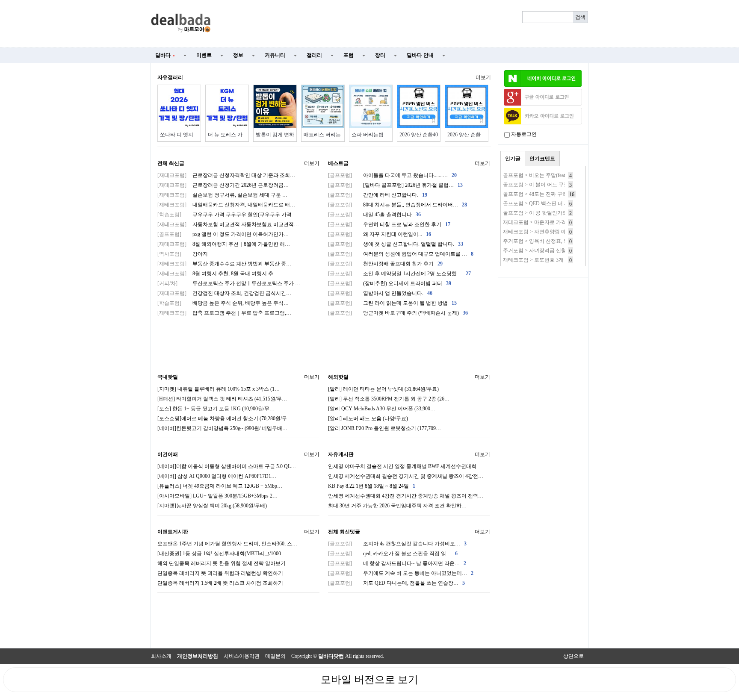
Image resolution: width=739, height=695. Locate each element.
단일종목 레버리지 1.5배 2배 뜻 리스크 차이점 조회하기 (220, 583)
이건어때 (167, 454)
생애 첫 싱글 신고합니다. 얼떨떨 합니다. (395, 244)
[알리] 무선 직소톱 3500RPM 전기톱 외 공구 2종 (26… (388, 399)
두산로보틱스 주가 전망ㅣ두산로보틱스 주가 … (228, 283)
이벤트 (204, 55)
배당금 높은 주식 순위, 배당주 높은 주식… (223, 303)
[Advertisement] (405, 24)
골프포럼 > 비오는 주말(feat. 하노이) (544, 175)
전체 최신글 (170, 163)
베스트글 (338, 163)
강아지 (182, 254)
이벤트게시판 (172, 532)
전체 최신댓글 (344, 532)
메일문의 (275, 656)
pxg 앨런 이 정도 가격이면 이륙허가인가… (223, 234)
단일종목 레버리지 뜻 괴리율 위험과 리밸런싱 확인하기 (220, 573)
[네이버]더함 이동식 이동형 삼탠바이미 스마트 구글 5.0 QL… (226, 466)
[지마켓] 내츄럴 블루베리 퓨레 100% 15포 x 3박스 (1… (218, 389)
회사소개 (161, 656)
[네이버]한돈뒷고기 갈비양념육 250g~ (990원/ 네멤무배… (222, 428)
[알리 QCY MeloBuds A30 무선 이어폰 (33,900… (381, 409)
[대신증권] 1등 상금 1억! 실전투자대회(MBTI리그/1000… (221, 554)
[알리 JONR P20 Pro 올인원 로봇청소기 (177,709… (384, 428)
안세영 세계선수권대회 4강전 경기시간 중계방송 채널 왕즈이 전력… (405, 496)
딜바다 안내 (420, 55)
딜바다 (165, 55)
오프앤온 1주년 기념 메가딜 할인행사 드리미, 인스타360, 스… (227, 544)
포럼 (348, 55)
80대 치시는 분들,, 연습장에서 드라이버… (397, 205)
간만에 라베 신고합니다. (377, 195)
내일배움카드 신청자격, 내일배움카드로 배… (226, 205)
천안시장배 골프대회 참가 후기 (385, 264)
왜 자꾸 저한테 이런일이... (379, 234)
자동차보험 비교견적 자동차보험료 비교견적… (228, 224)
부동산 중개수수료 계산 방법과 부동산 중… (224, 264)
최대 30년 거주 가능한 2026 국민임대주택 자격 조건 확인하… (397, 506)
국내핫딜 (167, 377)
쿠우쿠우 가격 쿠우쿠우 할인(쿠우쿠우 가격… (227, 215)
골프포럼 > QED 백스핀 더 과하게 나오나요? (553, 203)
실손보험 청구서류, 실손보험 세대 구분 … (222, 195)
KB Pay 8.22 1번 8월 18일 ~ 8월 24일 (371, 486)
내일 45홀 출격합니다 (374, 215)
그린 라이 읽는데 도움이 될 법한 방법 (392, 303)
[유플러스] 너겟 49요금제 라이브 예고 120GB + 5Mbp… (219, 486)
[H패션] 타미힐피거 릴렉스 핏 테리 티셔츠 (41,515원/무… (222, 399)
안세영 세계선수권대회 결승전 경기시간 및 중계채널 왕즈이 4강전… (405, 476)
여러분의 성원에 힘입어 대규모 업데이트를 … (400, 254)
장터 (380, 55)
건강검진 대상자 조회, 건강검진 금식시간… (224, 293)
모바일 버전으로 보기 (369, 679)
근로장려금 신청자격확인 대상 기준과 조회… (226, 175)
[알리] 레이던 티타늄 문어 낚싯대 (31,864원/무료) (383, 389)
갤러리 (314, 55)
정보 (238, 55)
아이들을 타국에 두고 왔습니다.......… (392, 175)
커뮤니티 (275, 55)
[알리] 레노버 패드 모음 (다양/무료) (368, 418)
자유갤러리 (170, 77)
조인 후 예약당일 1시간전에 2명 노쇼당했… (399, 274)
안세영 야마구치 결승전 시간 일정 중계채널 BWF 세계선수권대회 (402, 466)
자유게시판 (341, 454)
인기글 (512, 159)
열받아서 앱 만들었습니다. (380, 293)
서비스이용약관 (242, 656)
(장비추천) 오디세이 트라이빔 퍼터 (389, 283)
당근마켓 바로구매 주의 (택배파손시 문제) (398, 313)
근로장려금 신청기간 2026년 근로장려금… (223, 185)
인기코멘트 (542, 159)
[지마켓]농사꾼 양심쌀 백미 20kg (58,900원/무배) (212, 506)
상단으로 (573, 656)
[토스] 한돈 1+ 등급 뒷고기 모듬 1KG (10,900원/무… (216, 409)
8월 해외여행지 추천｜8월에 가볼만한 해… (223, 244)
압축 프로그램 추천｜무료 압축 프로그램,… (224, 313)
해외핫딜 (338, 377)
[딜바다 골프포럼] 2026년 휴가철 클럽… (395, 185)
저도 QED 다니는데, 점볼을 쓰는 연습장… (396, 583)
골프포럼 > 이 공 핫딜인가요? (536, 213)
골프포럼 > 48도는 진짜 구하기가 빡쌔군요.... (554, 194)
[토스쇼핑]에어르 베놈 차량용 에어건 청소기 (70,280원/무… (224, 418)
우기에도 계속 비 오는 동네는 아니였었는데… (400, 573)
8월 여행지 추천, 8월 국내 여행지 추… (217, 274)
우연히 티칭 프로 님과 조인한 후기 (389, 224)
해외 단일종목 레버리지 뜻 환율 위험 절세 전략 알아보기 (221, 563)
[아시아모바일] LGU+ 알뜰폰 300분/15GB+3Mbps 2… (217, 496)
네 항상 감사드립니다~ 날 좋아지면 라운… (397, 563)
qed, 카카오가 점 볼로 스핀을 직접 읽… (393, 554)
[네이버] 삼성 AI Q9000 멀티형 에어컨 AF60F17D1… (216, 476)
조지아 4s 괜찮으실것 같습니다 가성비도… (397, 544)
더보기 (483, 77)
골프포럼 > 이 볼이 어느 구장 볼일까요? (548, 185)
